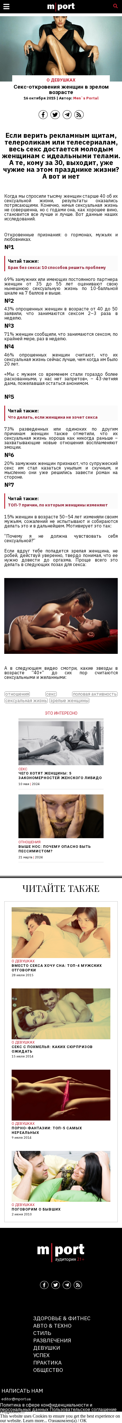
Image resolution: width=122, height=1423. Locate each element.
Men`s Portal (85, 98)
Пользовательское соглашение (83, 1409)
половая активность (95, 694)
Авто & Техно (52, 1325)
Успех (41, 1355)
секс (51, 694)
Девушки (46, 1347)
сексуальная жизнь (26, 700)
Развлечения (52, 1340)
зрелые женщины (69, 700)
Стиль (42, 1332)
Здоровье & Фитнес (62, 1318)
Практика (47, 1362)
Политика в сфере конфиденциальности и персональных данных (46, 1407)
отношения (17, 694)
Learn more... (35, 1420)
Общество (48, 1369)
